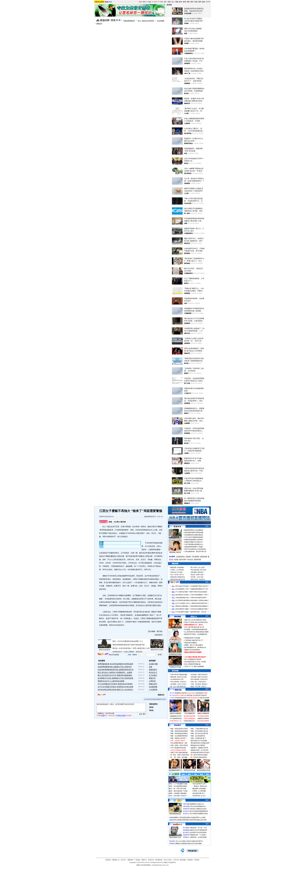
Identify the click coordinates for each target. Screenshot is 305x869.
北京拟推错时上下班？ (183, 589)
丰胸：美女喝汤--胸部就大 (199, 684)
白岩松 (186, 551)
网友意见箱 (192, 851)
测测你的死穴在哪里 (156, 650)
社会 (173, 612)
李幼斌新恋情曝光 (203, 716)
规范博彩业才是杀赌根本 (195, 530)
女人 (173, 2)
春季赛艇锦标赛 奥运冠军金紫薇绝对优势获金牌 (115, 664)
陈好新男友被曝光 (203, 721)
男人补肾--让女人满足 (198, 567)
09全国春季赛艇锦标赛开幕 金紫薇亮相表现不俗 (115, 670)
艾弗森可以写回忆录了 (196, 542)
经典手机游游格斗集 (193, 698)
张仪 (185, 535)
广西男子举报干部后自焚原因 (197, 592)
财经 (155, 2)
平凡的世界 (196, 695)
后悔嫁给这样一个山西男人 (198, 835)
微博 (184, 2)
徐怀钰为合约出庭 (189, 770)
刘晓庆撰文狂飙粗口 (190, 643)
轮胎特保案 (203, 556)
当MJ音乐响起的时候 (200, 757)
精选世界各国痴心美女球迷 (198, 820)
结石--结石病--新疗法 (177, 574)
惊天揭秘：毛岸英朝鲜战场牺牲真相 (195, 629)
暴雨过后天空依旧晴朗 (194, 843)
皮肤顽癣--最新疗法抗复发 (199, 677)
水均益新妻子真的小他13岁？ (199, 586)
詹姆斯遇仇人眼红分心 (197, 804)
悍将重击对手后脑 (175, 667)
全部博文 (197, 860)
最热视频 (177, 616)
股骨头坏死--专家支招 (198, 579)
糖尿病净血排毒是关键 (177, 579)
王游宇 (186, 544)
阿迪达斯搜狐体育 (129, 21)
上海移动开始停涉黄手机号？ (199, 603)
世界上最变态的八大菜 (141, 648)
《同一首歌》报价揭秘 (180, 757)
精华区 (151, 707)
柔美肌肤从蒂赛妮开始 (177, 577)
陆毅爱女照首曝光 (203, 718)
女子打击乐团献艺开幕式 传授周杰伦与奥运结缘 (115, 687)
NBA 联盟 (186, 804)
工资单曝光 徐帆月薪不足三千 (193, 640)
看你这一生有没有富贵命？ (122, 648)
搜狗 (203, 2)
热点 (173, 606)
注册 (102, 715)
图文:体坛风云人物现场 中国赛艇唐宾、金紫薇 (115, 672)
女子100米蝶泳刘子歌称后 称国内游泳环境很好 (115, 684)
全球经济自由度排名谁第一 (198, 597)
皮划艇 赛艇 (153, 664)
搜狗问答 (175, 582)
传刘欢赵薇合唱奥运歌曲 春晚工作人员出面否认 (115, 690)
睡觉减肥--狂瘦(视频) (177, 567)
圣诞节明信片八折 (176, 721)
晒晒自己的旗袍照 (181, 843)
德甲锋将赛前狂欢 (175, 814)
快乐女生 (190, 559)
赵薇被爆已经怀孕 (176, 716)
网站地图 (183, 860)
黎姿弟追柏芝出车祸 (203, 770)
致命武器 (196, 627)
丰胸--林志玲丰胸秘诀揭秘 (178, 674)
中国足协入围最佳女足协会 (198, 809)
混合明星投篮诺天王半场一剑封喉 (195, 662)
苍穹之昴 (175, 630)
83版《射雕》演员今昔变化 (179, 745)
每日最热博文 (180, 556)
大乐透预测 (153, 690)
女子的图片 (153, 675)
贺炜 (185, 532)
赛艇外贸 (152, 678)
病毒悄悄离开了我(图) (196, 547)
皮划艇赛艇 (153, 687)
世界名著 (189, 695)
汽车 (161, 2)
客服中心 (144, 860)
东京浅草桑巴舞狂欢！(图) (178, 743)
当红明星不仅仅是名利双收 (198, 832)
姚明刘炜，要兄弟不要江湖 (197, 551)
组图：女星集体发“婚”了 (198, 738)
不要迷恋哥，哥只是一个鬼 (198, 828)
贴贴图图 (186, 830)
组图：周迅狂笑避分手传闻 (179, 729)
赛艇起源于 (153, 684)
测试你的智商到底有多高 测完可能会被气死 (128, 645)
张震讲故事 (199, 693)
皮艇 (150, 667)
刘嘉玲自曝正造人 (189, 721)
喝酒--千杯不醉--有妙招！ (199, 686)
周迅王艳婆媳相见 (189, 718)
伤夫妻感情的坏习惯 (176, 679)
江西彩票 (152, 681)
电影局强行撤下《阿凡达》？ (199, 612)
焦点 (173, 589)
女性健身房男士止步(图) (197, 817)
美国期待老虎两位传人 (196, 544)
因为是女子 (153, 672)
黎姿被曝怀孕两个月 (175, 770)
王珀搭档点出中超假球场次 (197, 549)
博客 (188, 2)
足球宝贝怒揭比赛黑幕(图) (180, 820)
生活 (173, 595)
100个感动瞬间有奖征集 (178, 748)
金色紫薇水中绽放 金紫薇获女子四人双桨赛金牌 (115, 678)
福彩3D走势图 (204, 698)
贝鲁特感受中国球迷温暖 (195, 532)
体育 (144, 2)
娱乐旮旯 (186, 832)
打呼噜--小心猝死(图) (177, 570)
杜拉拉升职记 (191, 693)
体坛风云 (186, 811)
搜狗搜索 (103, 654)
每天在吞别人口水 (175, 837)
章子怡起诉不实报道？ (183, 586)
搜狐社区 (177, 800)
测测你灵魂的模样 (104, 650)
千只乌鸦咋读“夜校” (182, 592)
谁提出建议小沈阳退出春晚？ (199, 600)
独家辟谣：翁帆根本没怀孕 (199, 748)
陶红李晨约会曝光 (175, 642)
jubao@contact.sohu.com (160, 865)
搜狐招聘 (130, 860)
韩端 (185, 539)
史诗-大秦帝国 (188, 627)
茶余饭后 (177, 725)
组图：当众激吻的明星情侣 (179, 736)
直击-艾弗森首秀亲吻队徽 (192, 664)
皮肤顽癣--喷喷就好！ (198, 572)
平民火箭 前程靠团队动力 (198, 806)
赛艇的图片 (153, 670)
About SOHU (168, 860)
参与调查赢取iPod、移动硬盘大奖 (195, 647)
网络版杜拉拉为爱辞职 (198, 745)
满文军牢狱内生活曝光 (200, 755)
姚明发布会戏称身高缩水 (195, 535)
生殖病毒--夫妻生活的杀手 (199, 674)
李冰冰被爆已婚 (189, 713)
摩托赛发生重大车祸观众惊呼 (200, 743)
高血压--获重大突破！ (198, 574)
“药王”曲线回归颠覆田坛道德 (198, 813)
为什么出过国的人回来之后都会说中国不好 (189, 841)
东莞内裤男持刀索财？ (183, 609)
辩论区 (151, 710)
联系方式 (151, 860)
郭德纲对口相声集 (180, 693)
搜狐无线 (178, 690)
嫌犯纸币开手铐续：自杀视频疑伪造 (195, 634)
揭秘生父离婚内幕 (203, 713)
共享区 (172, 698)
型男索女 (186, 837)
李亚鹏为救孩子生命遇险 (192, 638)
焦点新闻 (186, 828)
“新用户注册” (121, 715)
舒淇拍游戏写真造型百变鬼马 (200, 752)
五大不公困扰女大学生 (183, 603)
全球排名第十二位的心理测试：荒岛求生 (127, 652)
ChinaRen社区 (177, 824)
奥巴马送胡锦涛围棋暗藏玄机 (198, 811)
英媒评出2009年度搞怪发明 (198, 830)
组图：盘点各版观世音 (198, 736)
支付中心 (123, 860)
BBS (192, 2)
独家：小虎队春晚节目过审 (199, 729)
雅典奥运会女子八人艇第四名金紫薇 (111, 681)
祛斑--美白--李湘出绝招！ (199, 682)
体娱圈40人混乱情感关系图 (181, 817)
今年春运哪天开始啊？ (183, 612)
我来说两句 (148, 516)
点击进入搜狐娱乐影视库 (178, 750)
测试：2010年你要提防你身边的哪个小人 (127, 641)
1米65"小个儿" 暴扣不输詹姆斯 (194, 666)
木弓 (185, 537)
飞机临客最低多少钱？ (183, 597)
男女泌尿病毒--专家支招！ (178, 682)
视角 (173, 592)
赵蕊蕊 (186, 547)
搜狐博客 (177, 526)
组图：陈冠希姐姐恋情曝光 (179, 733)
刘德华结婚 (197, 559)
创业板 (176, 559)
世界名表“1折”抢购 (176, 572)
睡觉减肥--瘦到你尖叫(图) (178, 677)
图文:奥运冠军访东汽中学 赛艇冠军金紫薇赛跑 (115, 675)
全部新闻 (190, 860)
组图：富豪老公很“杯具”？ (178, 738)
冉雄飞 (186, 549)
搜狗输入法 (115, 860)
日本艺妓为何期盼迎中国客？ (199, 609)
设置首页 (108, 860)
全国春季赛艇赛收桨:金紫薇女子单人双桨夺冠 (115, 667)
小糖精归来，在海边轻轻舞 (198, 837)
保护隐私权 (158, 860)
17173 (208, 2)
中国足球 (186, 809)
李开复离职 (195, 556)
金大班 (202, 627)
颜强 (185, 530)
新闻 (140, 2)
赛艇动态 (99, 23)
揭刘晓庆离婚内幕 (189, 716)
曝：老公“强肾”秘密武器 (178, 686)
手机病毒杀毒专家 (180, 698)
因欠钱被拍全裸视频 (175, 540)
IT (158, 2)
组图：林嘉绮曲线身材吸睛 (179, 731)
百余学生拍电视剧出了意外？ (199, 595)
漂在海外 (172, 841)
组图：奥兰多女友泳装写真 (199, 733)
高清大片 (194, 616)
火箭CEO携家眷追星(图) (195, 537)
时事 (173, 609)
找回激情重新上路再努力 (195, 539)
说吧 (195, 2)
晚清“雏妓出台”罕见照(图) (199, 740)
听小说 (172, 695)
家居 (169, 2)
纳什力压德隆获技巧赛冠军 (192, 659)
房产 (165, 2)
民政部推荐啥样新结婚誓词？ (199, 606)
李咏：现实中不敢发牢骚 (181, 755)
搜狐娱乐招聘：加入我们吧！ (200, 750)
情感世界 (186, 835)
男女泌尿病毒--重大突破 (198, 570)
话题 (173, 603)
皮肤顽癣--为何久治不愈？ (178, 684)
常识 (173, 597)
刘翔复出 (188, 556)
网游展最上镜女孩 (175, 552)
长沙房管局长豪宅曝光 (183, 600)
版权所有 (173, 862)
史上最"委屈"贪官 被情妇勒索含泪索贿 (196, 632)
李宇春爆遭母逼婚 (176, 718)
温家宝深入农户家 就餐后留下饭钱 (195, 620)
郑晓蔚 (186, 542)
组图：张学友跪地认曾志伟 (199, 731)
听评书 (172, 693)
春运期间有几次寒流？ (183, 595)
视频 (176, 2)
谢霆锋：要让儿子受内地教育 (193, 645)
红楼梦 (205, 693)
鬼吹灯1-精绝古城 (180, 695)
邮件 (180, 2)
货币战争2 (203, 695)
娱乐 (149, 2)
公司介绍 (176, 860)
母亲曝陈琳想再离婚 (175, 654)
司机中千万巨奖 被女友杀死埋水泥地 (196, 622)
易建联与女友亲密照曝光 (192, 650)
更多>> (207, 526)
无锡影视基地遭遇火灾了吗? (199, 589)
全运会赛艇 (160, 21)
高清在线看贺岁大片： (191, 625)
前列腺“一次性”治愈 (197, 577)
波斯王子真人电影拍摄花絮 (179, 752)
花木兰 (201, 625)
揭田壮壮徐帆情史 (175, 713)
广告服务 (137, 860)
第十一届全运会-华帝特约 (146, 21)
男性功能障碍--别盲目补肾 (199, 679)
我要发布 (161, 695)
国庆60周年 (183, 559)
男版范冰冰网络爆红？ (183, 606)
